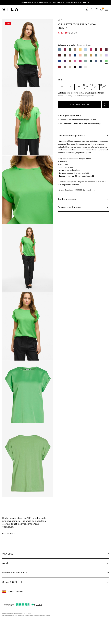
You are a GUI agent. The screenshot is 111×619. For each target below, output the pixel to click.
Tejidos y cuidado (67, 199)
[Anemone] (65, 49)
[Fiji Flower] (75, 61)
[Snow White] (86, 67)
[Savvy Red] (101, 49)
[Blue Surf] (86, 61)
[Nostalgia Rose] (70, 55)
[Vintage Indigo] (101, 61)
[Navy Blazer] (80, 67)
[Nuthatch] (70, 61)
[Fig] (106, 49)
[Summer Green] (106, 61)
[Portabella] (75, 49)
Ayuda (5, 563)
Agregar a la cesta (79, 105)
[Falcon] (65, 67)
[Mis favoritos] (96, 9)
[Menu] (106, 9)
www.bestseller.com (43, 616)
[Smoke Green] (86, 55)
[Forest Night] (65, 55)
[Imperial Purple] (65, 61)
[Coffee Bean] (96, 49)
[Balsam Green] (70, 49)
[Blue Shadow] (60, 49)
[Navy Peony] (75, 55)
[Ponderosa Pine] (91, 61)
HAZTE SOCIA (7, 534)
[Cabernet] (60, 67)
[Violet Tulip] (106, 55)
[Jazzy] (91, 49)
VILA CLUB (7, 553)
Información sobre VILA (14, 572)
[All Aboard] (96, 55)
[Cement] (70, 67)
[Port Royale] (60, 55)
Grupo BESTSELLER (12, 582)
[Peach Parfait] (80, 55)
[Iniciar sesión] (86, 9)
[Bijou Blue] (96, 61)
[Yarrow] (80, 49)
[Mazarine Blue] (60, 61)
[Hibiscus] (80, 61)
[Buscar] (91, 9)
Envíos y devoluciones (69, 207)
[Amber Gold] (91, 55)
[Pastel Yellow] (101, 55)
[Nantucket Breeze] (86, 49)
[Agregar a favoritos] (105, 104)
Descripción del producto (71, 135)
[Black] (75, 67)
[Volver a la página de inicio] (10, 9)
